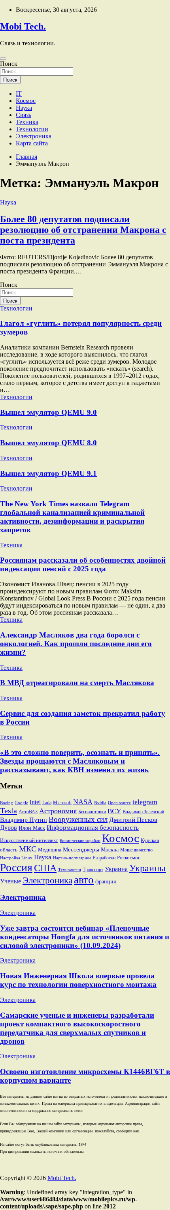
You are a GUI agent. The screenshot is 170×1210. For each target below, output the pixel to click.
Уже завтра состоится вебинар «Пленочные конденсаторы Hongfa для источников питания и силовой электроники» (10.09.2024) (84, 937)
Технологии (32, 129)
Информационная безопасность (93, 827)
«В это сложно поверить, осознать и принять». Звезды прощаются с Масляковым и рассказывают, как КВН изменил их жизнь (80, 761)
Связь (23, 115)
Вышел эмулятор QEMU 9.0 (48, 412)
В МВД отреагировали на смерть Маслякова (77, 682)
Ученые (10, 881)
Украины (147, 868)
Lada (46, 802)
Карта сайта (32, 143)
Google (21, 803)
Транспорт (93, 869)
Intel (35, 802)
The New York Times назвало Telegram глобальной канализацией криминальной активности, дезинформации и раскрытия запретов (72, 517)
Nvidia (100, 803)
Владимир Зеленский (143, 811)
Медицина (49, 850)
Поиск (8, 63)
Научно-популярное (72, 858)
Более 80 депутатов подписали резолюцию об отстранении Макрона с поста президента (83, 229)
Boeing (6, 803)
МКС (27, 849)
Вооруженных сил (78, 819)
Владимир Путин (23, 819)
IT (19, 93)
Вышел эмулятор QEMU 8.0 (48, 443)
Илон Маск (32, 828)
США (45, 867)
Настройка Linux (16, 858)
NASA (83, 802)
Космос (26, 100)
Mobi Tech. (23, 26)
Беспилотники (92, 811)
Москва (110, 850)
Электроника (33, 136)
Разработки (104, 858)
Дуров (8, 827)
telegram (144, 802)
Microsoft (62, 802)
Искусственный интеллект (29, 840)
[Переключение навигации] (3, 59)
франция (105, 882)
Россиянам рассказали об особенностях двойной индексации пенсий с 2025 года (83, 564)
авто (84, 880)
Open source (119, 803)
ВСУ (114, 811)
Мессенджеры (81, 849)
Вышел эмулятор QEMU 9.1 (48, 473)
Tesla (8, 810)
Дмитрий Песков (133, 819)
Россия (16, 867)
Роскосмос (128, 858)
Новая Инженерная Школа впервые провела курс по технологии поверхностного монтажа (78, 980)
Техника (27, 122)
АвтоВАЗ (28, 811)
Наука (24, 107)
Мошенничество (136, 850)
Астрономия (58, 811)
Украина (116, 869)
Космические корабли (80, 840)
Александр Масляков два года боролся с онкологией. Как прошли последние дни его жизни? (76, 643)
